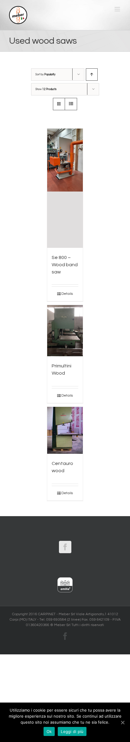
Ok (49, 731)
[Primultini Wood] (65, 330)
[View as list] (71, 104)
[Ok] (122, 722)
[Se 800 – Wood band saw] (65, 188)
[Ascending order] (92, 74)
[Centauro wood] (65, 430)
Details (67, 294)
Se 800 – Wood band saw (65, 264)
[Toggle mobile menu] (118, 9)
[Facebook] (65, 547)
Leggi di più (72, 731)
